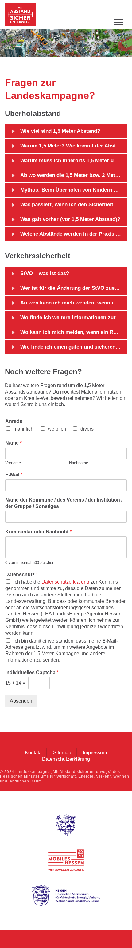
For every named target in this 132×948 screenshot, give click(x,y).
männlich (23, 428)
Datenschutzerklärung (65, 581)
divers (87, 428)
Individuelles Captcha (32, 672)
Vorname (13, 463)
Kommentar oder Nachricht (38, 531)
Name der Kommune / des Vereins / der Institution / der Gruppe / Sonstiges (63, 503)
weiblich (57, 428)
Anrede (13, 421)
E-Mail (13, 474)
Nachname (78, 463)
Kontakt (33, 753)
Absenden (21, 701)
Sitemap (62, 753)
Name (13, 443)
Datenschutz (21, 574)
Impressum (95, 753)
